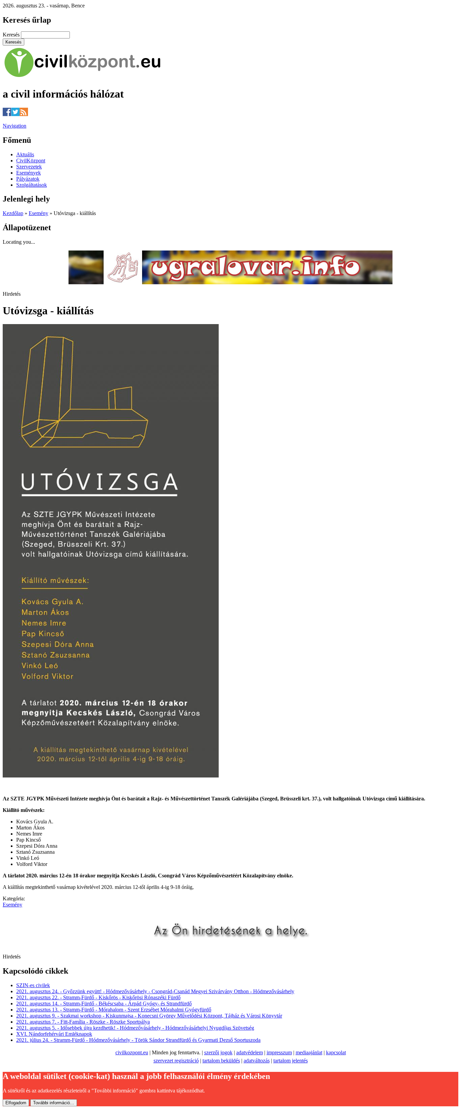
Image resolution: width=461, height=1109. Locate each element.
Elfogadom (15, 1102)
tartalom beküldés (221, 1060)
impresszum (279, 1052)
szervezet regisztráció (176, 1060)
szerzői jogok (218, 1052)
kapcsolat (336, 1052)
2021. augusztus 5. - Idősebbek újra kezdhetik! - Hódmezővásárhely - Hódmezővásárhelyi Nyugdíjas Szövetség (135, 1028)
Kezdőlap (13, 213)
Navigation (14, 126)
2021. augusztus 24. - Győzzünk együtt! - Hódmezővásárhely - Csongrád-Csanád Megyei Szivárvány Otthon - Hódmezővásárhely (155, 991)
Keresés (12, 34)
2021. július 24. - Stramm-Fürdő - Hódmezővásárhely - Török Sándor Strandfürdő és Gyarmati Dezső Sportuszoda (138, 1040)
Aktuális (25, 154)
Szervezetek (29, 166)
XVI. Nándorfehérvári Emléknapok (54, 1034)
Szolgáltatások (31, 185)
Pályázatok (27, 179)
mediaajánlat (309, 1052)
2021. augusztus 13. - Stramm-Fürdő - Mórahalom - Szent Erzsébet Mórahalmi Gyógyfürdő (113, 1009)
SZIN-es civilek (33, 985)
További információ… (53, 1102)
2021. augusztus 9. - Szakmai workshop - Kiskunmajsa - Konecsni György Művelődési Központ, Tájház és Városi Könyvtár (149, 1016)
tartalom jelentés (290, 1060)
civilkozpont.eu (131, 1052)
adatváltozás (257, 1060)
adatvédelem (249, 1052)
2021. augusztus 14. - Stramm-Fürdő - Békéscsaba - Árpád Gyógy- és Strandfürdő (104, 1003)
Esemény (38, 213)
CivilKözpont (30, 160)
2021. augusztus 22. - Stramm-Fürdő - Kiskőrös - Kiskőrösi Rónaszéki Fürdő (98, 997)
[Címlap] (83, 77)
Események (28, 173)
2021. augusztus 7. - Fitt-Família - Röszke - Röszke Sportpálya (83, 1022)
